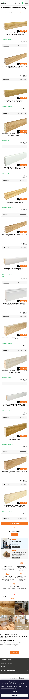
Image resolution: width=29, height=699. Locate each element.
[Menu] (26, 2)
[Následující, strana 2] (14, 527)
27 (17, 527)
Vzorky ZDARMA (21, 566)
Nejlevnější (4, 12)
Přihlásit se (14, 652)
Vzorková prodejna (21, 576)
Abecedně (25, 12)
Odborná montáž (14, 586)
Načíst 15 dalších (14, 523)
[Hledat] (18, 2)
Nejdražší (10, 12)
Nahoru (15, 535)
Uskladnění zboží (8, 566)
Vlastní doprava (8, 576)
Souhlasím (14, 695)
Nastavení (14, 691)
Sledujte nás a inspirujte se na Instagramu (14, 597)
